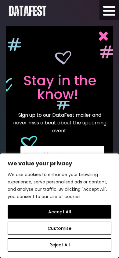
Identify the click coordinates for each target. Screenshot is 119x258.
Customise (59, 228)
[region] (59, 205)
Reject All (59, 245)
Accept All (59, 212)
